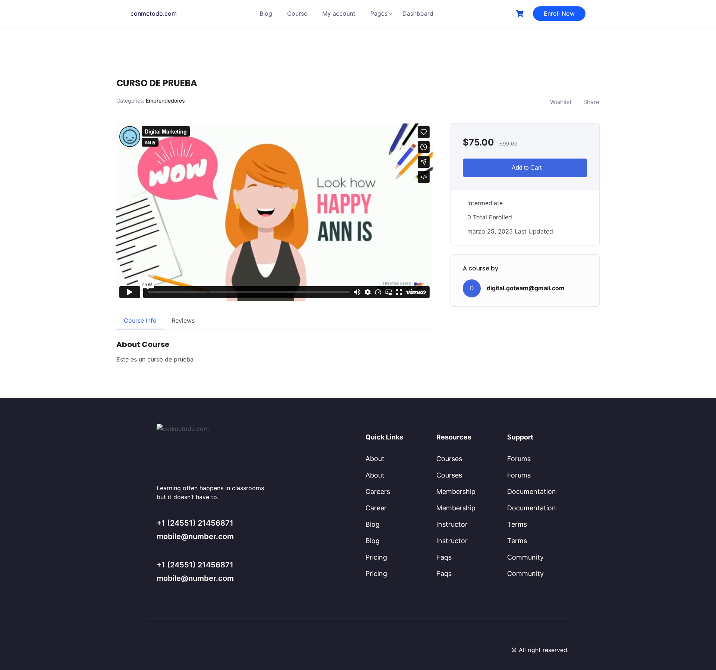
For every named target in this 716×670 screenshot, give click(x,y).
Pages (378, 13)
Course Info (140, 320)
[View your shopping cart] (520, 13)
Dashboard (417, 13)
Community (525, 557)
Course (297, 13)
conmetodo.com (154, 13)
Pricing (376, 557)
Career (376, 508)
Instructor (452, 524)
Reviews (183, 320)
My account (338, 13)
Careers (377, 491)
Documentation (531, 491)
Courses (449, 459)
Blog (266, 13)
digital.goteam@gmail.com (526, 288)
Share (591, 102)
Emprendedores (165, 100)
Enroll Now (559, 13)
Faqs (444, 557)
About (374, 459)
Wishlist (561, 102)
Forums (519, 459)
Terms (517, 524)
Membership (455, 491)
